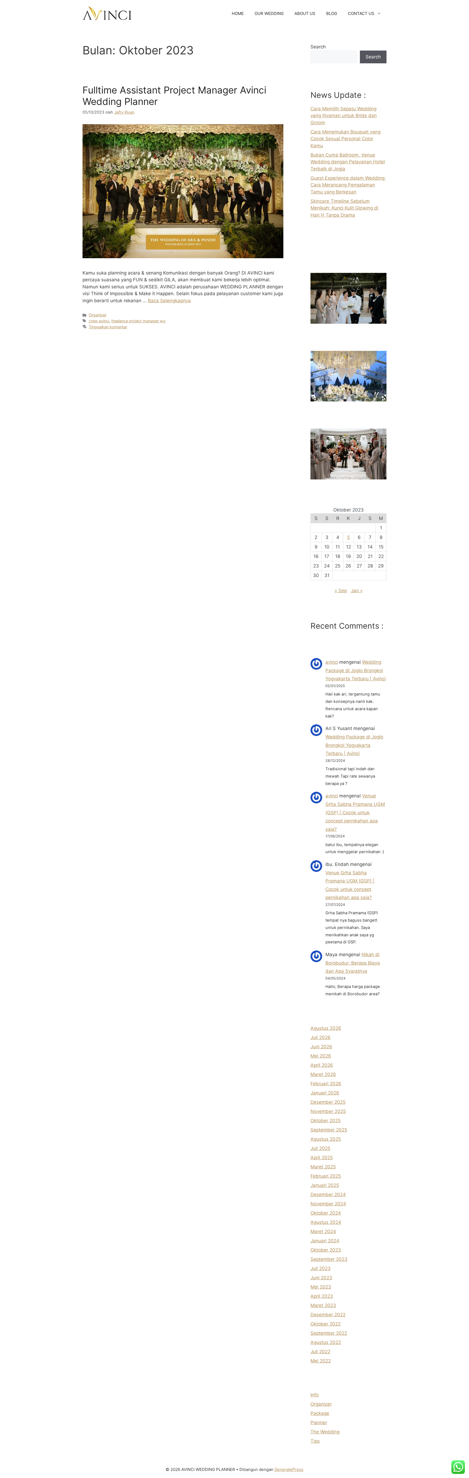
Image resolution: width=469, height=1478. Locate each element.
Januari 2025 (324, 1185)
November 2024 (328, 1203)
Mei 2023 (320, 1287)
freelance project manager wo (138, 321)
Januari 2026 (324, 1093)
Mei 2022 (320, 1361)
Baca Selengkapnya (169, 300)
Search (318, 46)
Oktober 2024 (325, 1213)
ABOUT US (304, 13)
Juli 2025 (320, 1148)
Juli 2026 (320, 1037)
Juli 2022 (320, 1351)
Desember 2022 (328, 1314)
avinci (331, 662)
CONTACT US (361, 13)
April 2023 (321, 1296)
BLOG (331, 13)
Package (319, 1413)
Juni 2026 (321, 1046)
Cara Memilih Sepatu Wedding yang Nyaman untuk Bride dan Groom (343, 115)
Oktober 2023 (325, 1250)
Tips (315, 1441)
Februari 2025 (325, 1176)
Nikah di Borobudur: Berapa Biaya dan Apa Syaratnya (352, 963)
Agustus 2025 (325, 1139)
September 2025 (328, 1130)
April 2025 (321, 1157)
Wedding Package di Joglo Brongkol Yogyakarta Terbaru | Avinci (355, 670)
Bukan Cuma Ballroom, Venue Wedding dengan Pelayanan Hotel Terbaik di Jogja (347, 162)
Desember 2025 (328, 1102)
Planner (318, 1422)
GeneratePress (288, 1469)
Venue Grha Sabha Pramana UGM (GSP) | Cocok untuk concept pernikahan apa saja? (355, 812)
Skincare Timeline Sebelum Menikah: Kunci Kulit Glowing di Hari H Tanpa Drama (344, 208)
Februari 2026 (325, 1083)
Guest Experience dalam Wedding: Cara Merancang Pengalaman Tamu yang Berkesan (348, 185)
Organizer (97, 315)
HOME (238, 13)
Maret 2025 (323, 1167)
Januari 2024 (324, 1240)
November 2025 (328, 1111)
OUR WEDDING (269, 13)
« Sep (341, 590)
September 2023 (328, 1259)
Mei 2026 (320, 1056)
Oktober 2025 (325, 1120)
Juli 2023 (320, 1268)
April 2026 (321, 1065)
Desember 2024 (328, 1194)
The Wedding (325, 1432)
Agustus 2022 (325, 1342)
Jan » (357, 590)
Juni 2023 (321, 1277)
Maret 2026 (323, 1074)
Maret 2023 (323, 1305)
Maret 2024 (323, 1231)
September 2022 (328, 1333)
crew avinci (99, 321)
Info (314, 1395)
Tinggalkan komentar (108, 327)
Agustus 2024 (325, 1222)
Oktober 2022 (325, 1324)
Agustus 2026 (325, 1028)
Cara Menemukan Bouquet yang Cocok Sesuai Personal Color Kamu (345, 138)
